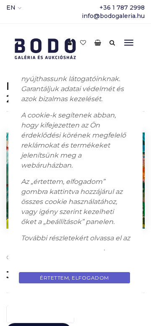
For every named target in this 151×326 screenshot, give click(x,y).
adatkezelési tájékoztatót (62, 248)
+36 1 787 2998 (122, 7)
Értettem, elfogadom (74, 278)
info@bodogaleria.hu (113, 16)
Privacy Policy (75, 297)
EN (11, 7)
